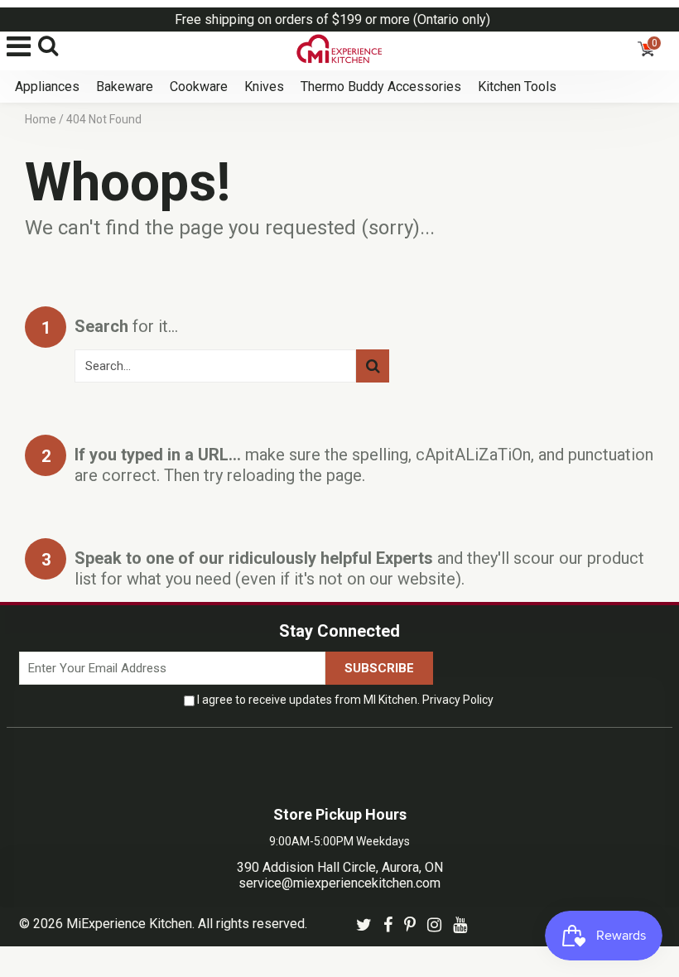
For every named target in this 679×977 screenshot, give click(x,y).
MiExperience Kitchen (129, 923)
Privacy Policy (458, 699)
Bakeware (124, 86)
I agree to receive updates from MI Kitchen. (345, 699)
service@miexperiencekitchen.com (339, 883)
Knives (264, 86)
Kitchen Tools (517, 86)
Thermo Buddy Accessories (381, 86)
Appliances (47, 86)
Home (40, 119)
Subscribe (379, 668)
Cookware (199, 86)
